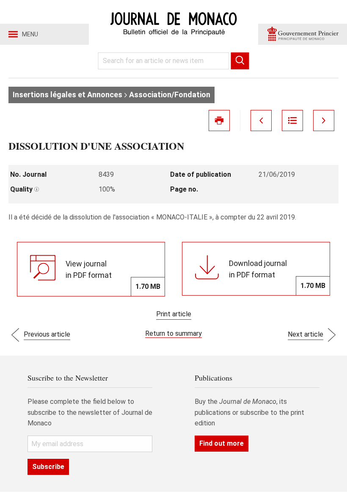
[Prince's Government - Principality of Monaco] (302, 34)
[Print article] (219, 120)
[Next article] (323, 120)
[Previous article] (261, 120)
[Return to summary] (292, 120)
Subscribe (48, 467)
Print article (173, 314)
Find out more (221, 443)
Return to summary (173, 333)
